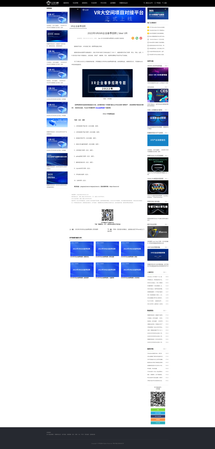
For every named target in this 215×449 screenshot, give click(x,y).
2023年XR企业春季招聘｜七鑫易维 (105, 277)
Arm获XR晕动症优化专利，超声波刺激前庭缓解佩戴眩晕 (157, 51)
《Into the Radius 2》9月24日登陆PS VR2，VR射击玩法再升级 (157, 39)
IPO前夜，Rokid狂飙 (152, 368)
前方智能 (64, 434)
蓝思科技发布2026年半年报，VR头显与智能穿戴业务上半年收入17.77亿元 (157, 45)
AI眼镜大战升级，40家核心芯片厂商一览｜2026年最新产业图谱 (155, 324)
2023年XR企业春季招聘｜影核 (129, 256)
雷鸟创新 (87, 434)
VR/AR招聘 (106, 38)
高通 (76, 434)
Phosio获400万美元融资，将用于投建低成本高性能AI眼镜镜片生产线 (155, 377)
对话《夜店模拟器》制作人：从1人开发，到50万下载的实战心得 (155, 294)
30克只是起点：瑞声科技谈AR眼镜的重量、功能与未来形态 (155, 288)
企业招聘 (116, 38)
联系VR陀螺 (158, 413)
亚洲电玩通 (92, 434)
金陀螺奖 (113, 3)
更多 (166, 65)
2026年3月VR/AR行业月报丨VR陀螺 (155, 336)
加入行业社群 (158, 416)
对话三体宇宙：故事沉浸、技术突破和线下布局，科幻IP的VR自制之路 (155, 304)
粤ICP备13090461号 (118, 443)
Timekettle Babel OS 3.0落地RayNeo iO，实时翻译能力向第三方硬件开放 (157, 30)
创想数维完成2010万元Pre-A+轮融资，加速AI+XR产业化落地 (155, 365)
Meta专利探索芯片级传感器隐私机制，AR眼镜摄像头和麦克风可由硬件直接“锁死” (157, 33)
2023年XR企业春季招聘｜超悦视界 (79, 277)
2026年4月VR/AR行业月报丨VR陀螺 (155, 333)
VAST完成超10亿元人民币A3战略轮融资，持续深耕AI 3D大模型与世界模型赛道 (155, 359)
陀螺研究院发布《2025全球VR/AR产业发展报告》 (155, 339)
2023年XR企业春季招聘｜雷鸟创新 (105, 256)
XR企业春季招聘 (100, 108)
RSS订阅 (158, 422)
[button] (105, 21)
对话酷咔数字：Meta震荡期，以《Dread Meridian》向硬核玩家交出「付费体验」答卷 (155, 285)
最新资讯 (66, 3)
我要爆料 (158, 419)
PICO (82, 434)
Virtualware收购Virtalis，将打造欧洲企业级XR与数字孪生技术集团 (155, 353)
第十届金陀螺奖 (50, 434)
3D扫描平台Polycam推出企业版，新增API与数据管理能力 (157, 54)
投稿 (158, 409)
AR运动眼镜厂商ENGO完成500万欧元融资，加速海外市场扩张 (155, 356)
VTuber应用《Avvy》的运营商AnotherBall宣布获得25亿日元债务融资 (155, 371)
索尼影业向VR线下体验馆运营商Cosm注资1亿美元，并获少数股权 (155, 362)
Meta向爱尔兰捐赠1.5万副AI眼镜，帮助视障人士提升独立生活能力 (157, 42)
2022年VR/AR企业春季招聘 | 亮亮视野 (83, 229)
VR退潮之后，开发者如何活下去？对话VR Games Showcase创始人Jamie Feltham (155, 279)
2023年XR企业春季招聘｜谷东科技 (130, 277)
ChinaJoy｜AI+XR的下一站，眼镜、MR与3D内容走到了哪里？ (155, 276)
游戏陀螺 (69, 434)
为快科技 (121, 38)
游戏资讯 (84, 3)
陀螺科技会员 (124, 3)
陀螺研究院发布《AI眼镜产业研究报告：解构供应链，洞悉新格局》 (155, 315)
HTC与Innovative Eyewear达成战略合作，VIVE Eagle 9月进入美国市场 (157, 27)
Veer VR (100, 38)
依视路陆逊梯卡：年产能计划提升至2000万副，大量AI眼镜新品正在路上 (155, 291)
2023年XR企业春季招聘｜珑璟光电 (79, 256)
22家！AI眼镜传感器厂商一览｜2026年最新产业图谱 (155, 330)
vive (79, 434)
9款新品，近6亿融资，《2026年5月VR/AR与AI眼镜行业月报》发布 (155, 321)
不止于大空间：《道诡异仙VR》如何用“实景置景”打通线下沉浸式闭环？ (155, 301)
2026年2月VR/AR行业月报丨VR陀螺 (155, 342)
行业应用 (94, 3)
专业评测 (75, 3)
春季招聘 (111, 38)
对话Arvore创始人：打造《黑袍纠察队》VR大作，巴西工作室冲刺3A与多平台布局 (155, 282)
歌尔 (73, 434)
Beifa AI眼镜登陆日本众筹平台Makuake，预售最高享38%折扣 (157, 36)
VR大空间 (103, 3)
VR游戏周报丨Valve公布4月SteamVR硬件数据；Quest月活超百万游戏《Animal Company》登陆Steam (155, 327)
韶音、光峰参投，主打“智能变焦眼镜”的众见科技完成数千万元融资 (155, 374)
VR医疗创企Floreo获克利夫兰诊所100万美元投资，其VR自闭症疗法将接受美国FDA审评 (155, 380)
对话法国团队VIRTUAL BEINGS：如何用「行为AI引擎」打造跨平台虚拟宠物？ (155, 298)
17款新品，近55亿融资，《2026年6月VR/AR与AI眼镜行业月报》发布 (155, 318)
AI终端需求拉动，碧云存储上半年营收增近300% (157, 48)
